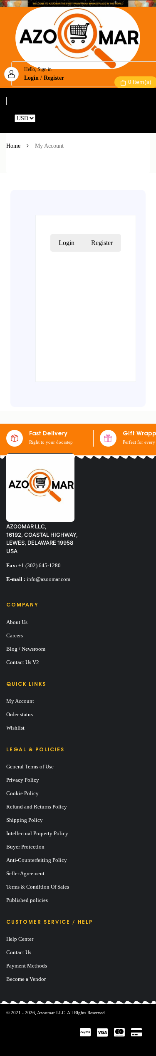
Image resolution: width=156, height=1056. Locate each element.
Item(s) (139, 81)
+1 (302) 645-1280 (39, 565)
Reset (43, 118)
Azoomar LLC (51, 1012)
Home (13, 146)
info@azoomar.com (48, 579)
